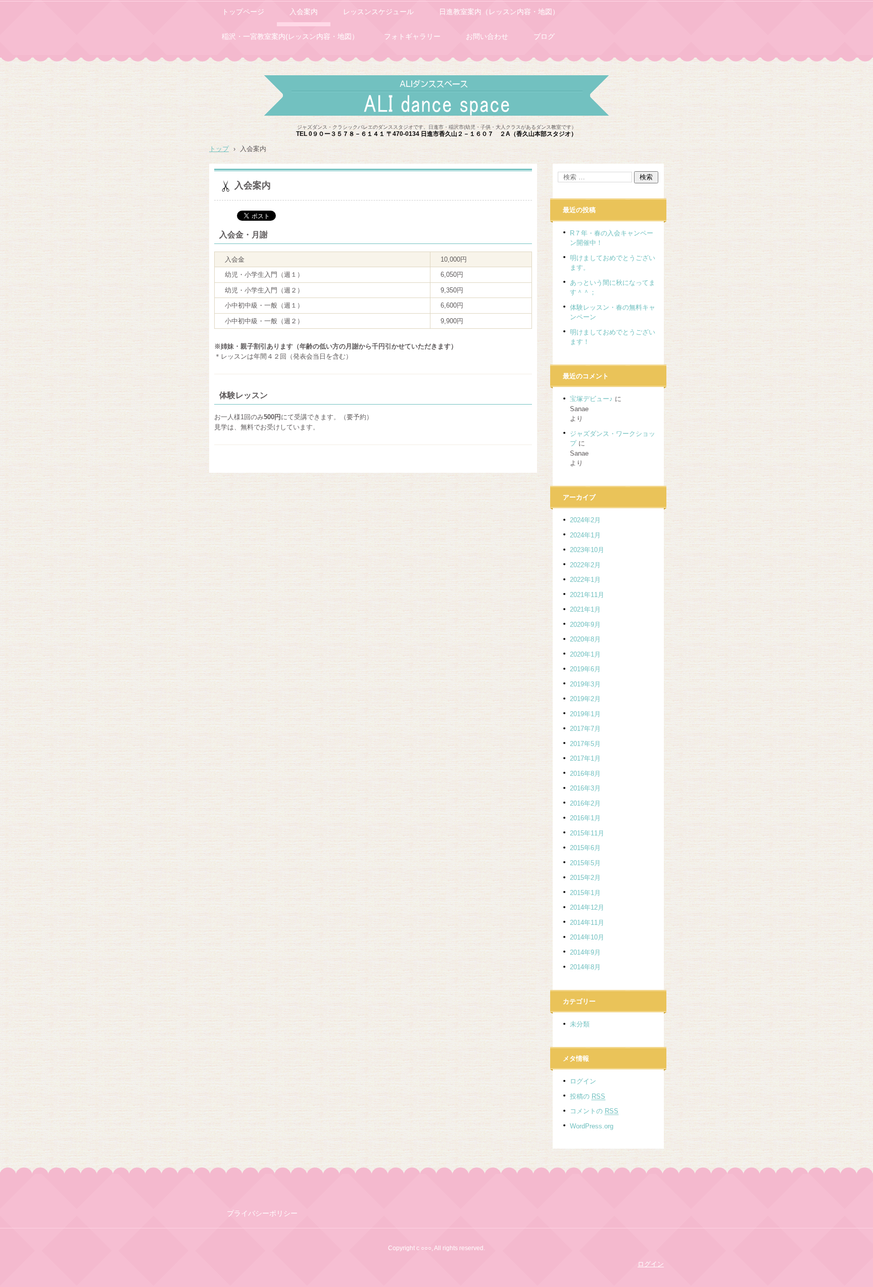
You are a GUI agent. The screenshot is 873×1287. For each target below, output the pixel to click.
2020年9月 (585, 624)
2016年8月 (585, 773)
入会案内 (303, 12)
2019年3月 (585, 684)
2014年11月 (587, 922)
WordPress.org (591, 1126)
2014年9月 (585, 952)
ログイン (583, 1081)
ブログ (544, 36)
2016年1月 (585, 818)
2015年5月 (585, 863)
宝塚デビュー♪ (591, 399)
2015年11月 (587, 833)
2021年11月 (587, 595)
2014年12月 (587, 907)
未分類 (580, 1024)
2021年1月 (585, 609)
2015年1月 (585, 893)
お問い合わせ (487, 36)
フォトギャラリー (412, 36)
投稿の (587, 1096)
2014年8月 (585, 967)
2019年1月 (585, 714)
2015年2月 (585, 877)
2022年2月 (585, 565)
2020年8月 (585, 639)
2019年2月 (585, 699)
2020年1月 (585, 654)
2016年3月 (585, 788)
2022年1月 (585, 579)
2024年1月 (585, 535)
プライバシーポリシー (262, 1213)
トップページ (243, 12)
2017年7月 (585, 728)
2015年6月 (585, 848)
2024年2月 (585, 520)
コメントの (594, 1111)
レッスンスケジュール (378, 12)
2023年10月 (587, 550)
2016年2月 (585, 803)
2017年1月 (585, 758)
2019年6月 (585, 669)
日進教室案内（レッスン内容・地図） (499, 12)
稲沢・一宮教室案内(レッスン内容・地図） (290, 36)
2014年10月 (587, 937)
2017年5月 (585, 744)
